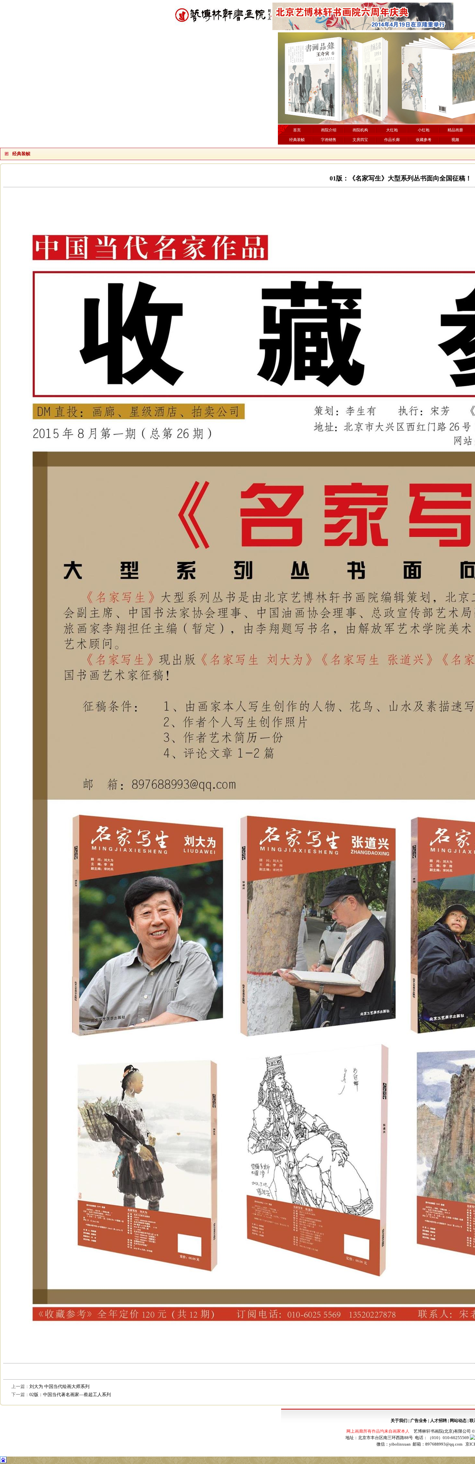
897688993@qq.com (443, 1444)
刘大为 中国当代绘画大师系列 (59, 1386)
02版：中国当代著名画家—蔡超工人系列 (70, 1394)
